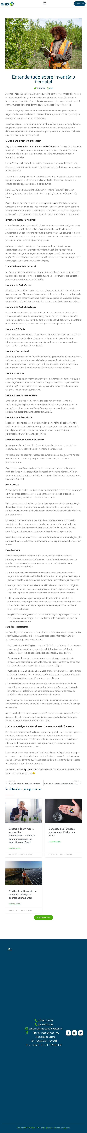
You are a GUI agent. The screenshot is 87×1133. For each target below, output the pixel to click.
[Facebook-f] (68, 1032)
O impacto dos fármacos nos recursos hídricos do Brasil (62, 832)
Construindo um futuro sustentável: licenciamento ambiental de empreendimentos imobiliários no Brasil (22, 836)
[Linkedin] (80, 1032)
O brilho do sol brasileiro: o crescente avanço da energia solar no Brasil (22, 894)
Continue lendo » (15, 848)
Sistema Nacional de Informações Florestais (37, 146)
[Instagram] (74, 1032)
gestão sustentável (54, 203)
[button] (44, 3)
